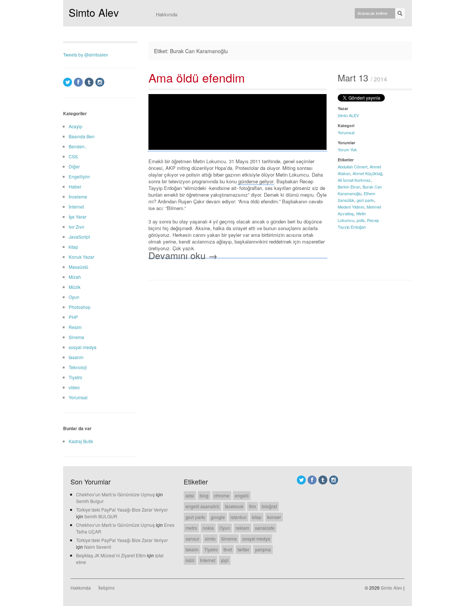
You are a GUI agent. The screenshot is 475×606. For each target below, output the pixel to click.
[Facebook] (78, 82)
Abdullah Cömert (352, 167)
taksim (192, 549)
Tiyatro (75, 377)
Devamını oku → (182, 255)
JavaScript (79, 236)
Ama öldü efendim (196, 77)
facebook (234, 506)
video (74, 387)
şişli (225, 560)
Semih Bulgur (90, 501)
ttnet (227, 549)
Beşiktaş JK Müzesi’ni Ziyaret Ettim (111, 555)
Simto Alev (94, 12)
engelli (242, 495)
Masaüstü (78, 267)
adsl (190, 495)
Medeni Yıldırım (351, 207)
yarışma (263, 549)
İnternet (76, 206)
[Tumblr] (89, 82)
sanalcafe (265, 528)
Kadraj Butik (81, 441)
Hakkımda (166, 14)
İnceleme (78, 196)
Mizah (75, 277)
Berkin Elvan (349, 187)
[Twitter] (67, 82)
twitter (243, 549)
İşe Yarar (77, 216)
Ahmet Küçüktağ (367, 173)
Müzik (75, 287)
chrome (221, 495)
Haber (75, 186)
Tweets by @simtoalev (85, 54)
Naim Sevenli (97, 547)
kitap (73, 247)
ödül (190, 560)
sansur (192, 538)
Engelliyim (79, 176)
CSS (73, 156)
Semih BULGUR (100, 516)
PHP (73, 317)
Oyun (74, 297)
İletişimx (106, 587)
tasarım (76, 357)
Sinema (76, 337)
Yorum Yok (347, 149)
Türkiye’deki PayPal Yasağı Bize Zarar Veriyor (122, 509)
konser (274, 517)
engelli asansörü (202, 506)
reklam (242, 528)
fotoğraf (269, 506)
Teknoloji (78, 367)
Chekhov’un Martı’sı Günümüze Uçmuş (115, 494)
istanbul (238, 517)
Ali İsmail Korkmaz (354, 180)
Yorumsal (346, 132)
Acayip (75, 126)
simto (210, 538)
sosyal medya (82, 347)
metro (191, 528)
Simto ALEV (348, 115)
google (218, 517)
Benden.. (78, 146)
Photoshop (80, 307)
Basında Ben (82, 136)
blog (204, 495)
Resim (75, 327)
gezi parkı (365, 200)
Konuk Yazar (81, 257)
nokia (208, 528)
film (252, 506)
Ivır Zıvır (76, 226)
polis (361, 220)
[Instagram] (99, 82)
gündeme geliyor (255, 181)
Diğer (74, 166)
